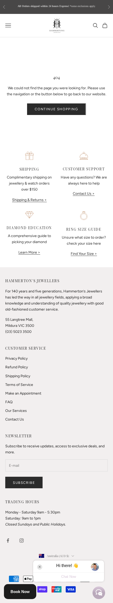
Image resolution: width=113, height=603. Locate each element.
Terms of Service (19, 384)
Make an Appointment (23, 393)
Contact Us (14, 419)
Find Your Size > (84, 253)
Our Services (16, 410)
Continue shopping (56, 109)
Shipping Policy (17, 376)
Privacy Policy (16, 358)
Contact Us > (84, 193)
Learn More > (29, 252)
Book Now (20, 591)
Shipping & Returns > (29, 200)
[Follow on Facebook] (8, 540)
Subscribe (24, 483)
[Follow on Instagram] (21, 540)
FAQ (9, 402)
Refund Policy (16, 367)
